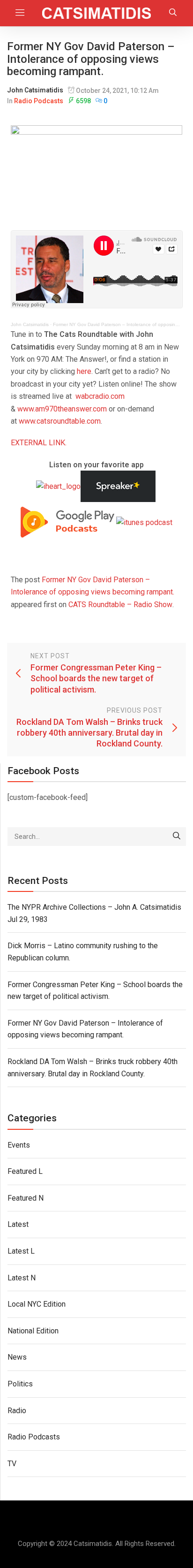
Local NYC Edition (36, 1304)
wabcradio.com (100, 396)
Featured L (25, 1171)
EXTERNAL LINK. (39, 442)
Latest (18, 1224)
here (84, 371)
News (17, 1357)
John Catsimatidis (35, 90)
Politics (20, 1383)
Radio (16, 1410)
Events (18, 1145)
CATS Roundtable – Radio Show (120, 604)
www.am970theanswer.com (62, 408)
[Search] (176, 836)
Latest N (21, 1277)
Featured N (25, 1198)
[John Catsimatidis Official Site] (96, 13)
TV (11, 1463)
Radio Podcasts (38, 101)
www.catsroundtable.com (60, 421)
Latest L (21, 1251)
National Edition (33, 1330)
